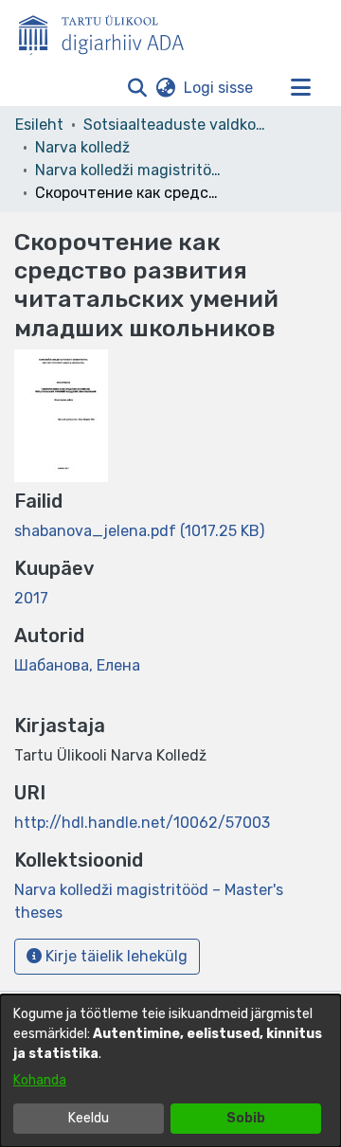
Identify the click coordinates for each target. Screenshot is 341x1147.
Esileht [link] (39, 125)
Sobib (245, 1118)
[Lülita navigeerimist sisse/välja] (300, 88)
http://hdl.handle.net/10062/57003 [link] (142, 823)
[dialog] (170, 1071)
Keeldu (88, 1118)
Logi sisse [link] (219, 88)
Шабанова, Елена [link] (77, 665)
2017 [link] (31, 598)
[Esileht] (109, 31)
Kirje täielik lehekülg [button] (115, 956)
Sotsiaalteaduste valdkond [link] (178, 125)
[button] (137, 88)
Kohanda (39, 1080)
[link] (139, 531)
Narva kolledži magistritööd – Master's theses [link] (129, 170)
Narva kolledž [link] (82, 147)
